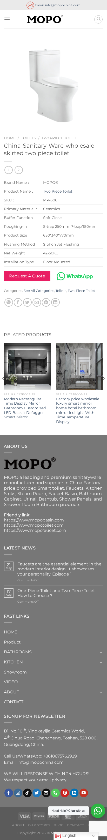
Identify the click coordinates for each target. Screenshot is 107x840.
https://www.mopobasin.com (34, 520)
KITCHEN (13, 662)
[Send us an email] (46, 793)
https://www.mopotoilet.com (34, 525)
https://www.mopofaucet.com (35, 530)
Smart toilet (51, 488)
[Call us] (55, 793)
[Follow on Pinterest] (65, 793)
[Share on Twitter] (27, 302)
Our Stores (39, 825)
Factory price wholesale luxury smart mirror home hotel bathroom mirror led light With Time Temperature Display (77, 410)
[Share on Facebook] (18, 302)
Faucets (74, 488)
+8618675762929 (60, 756)
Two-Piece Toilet (59, 138)
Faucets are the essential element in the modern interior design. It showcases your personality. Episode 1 (59, 569)
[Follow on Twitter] (36, 793)
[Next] (103, 389)
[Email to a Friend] (36, 302)
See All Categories (39, 291)
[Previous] (3, 389)
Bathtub (48, 499)
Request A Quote (27, 276)
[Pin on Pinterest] (46, 302)
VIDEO (11, 681)
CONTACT (13, 701)
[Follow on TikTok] (27, 793)
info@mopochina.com (40, 762)
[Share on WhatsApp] (8, 302)
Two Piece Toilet (57, 191)
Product (12, 642)
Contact (75, 825)
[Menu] (7, 19)
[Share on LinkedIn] (55, 302)
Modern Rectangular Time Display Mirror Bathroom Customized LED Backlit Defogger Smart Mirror (25, 408)
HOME (10, 632)
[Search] (98, 19)
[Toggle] (101, 652)
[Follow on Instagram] (18, 793)
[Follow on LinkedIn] (74, 793)
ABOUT (11, 692)
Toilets (28, 138)
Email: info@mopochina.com (57, 5)
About (18, 825)
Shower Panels (75, 499)
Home (10, 138)
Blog (58, 825)
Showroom (15, 672)
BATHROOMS (18, 651)
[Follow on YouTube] (83, 793)
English (68, 835)
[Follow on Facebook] (8, 793)
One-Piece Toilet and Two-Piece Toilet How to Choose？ (56, 593)
